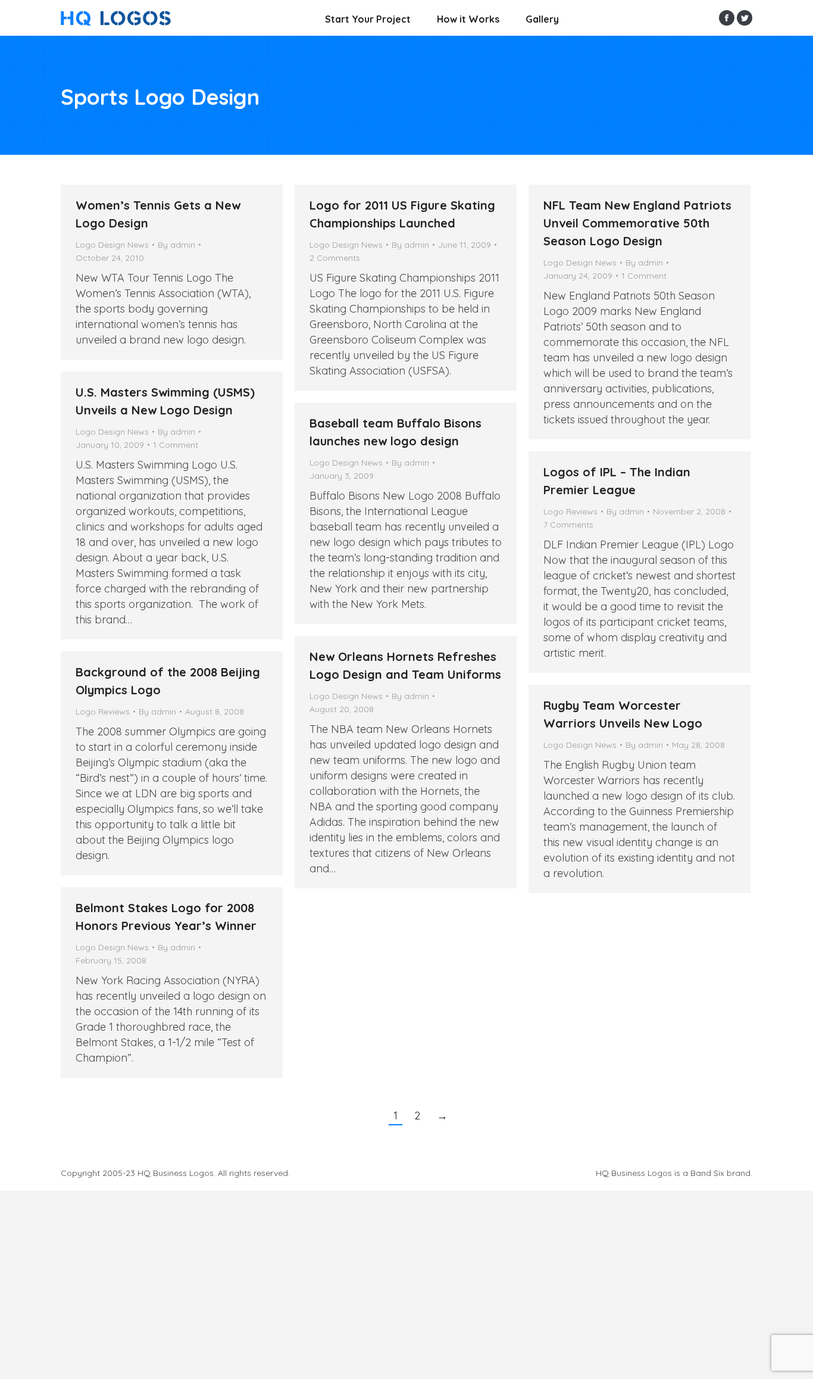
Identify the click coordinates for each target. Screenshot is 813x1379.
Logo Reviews (570, 511)
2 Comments (334, 257)
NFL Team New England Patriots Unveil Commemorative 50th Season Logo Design (637, 223)
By (176, 244)
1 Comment (644, 275)
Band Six (707, 1173)
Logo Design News (112, 244)
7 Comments (568, 524)
